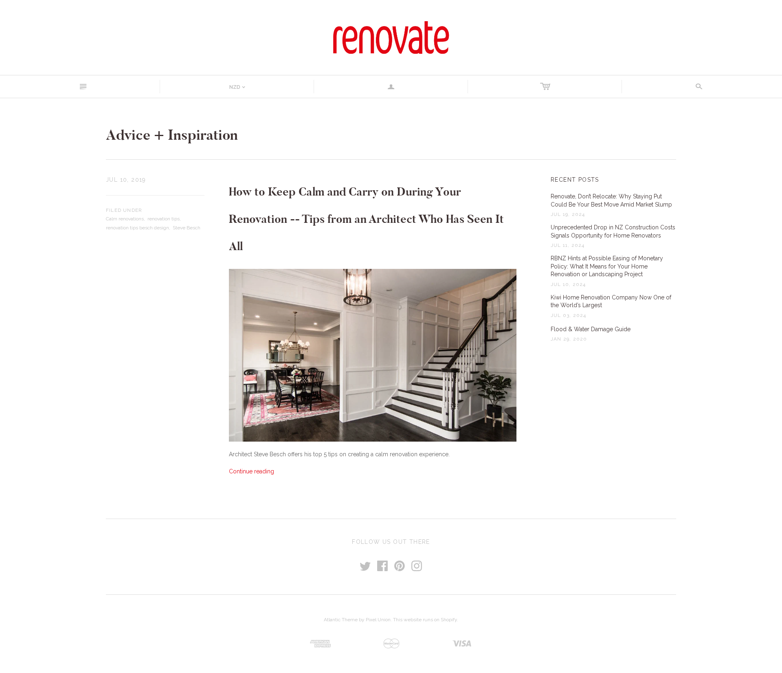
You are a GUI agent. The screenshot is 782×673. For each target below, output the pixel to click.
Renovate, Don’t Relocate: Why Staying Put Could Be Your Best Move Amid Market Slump (611, 200)
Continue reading (251, 471)
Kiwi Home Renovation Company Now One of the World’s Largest (611, 301)
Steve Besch (186, 228)
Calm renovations (125, 219)
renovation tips (163, 219)
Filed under (124, 210)
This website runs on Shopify (425, 619)
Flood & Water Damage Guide (590, 329)
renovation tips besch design (137, 228)
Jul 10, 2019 (126, 179)
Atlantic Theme (341, 619)
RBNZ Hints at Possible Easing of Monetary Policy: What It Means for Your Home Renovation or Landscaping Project (607, 266)
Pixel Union (378, 619)
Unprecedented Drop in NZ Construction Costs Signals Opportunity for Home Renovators (613, 231)
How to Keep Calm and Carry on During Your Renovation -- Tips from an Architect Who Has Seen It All (366, 219)
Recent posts (575, 179)
